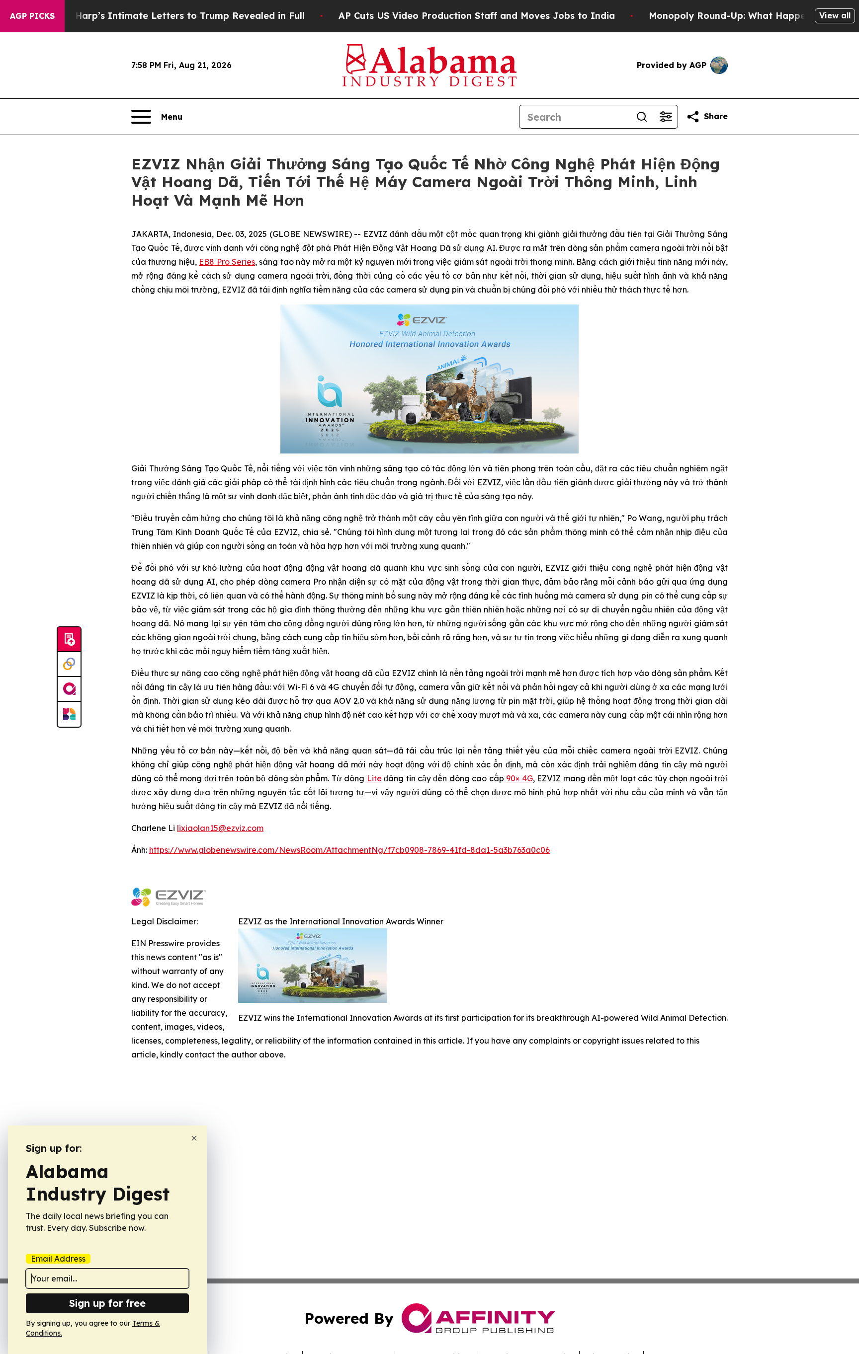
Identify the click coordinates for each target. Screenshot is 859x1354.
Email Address (58, 1259)
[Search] (642, 116)
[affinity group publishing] (69, 689)
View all (835, 15)
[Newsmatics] (69, 714)
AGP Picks (32, 16)
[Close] (194, 1138)
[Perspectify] (69, 664)
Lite (374, 778)
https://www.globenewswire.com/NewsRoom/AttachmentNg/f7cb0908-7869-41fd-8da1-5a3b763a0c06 (349, 850)
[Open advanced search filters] (666, 116)
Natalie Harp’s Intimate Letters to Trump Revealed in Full (171, 15)
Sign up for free (107, 1303)
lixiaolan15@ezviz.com (220, 828)
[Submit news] (69, 639)
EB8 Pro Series (227, 262)
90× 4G (519, 778)
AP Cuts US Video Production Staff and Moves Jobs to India (477, 15)
